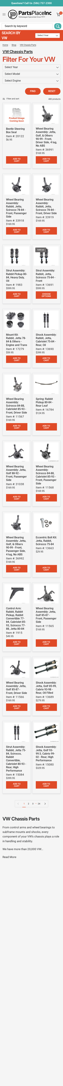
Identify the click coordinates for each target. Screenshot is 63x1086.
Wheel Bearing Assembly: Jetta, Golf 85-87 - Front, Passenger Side (46, 615)
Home (5, 45)
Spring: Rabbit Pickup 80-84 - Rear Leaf (44, 402)
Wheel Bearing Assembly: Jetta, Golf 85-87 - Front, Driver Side (16, 687)
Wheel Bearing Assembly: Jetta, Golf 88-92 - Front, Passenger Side (16, 473)
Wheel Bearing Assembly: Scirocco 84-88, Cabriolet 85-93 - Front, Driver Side (16, 405)
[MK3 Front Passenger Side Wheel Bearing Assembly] (16, 522)
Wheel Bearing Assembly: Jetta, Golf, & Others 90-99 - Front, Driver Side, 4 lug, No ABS (46, 137)
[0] (57, 14)
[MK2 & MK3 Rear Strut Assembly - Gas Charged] (46, 732)
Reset (51, 91)
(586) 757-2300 (42, 3)
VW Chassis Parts (28, 45)
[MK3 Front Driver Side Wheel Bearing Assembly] (46, 114)
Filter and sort (13, 99)
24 (39, 803)
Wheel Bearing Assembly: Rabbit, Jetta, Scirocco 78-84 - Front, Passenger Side (16, 208)
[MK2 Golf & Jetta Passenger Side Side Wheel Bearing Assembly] (46, 593)
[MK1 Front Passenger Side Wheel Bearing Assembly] (16, 185)
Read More (9, 857)
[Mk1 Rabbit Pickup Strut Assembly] (16, 256)
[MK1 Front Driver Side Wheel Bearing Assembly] (46, 185)
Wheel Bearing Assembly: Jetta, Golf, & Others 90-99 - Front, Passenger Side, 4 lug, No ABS (16, 546)
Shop (14, 45)
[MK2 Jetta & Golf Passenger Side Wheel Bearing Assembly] (16, 452)
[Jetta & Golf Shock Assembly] (46, 668)
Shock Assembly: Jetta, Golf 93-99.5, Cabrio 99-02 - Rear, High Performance (46, 753)
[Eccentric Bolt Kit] (46, 522)
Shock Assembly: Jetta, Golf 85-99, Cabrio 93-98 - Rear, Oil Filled (46, 687)
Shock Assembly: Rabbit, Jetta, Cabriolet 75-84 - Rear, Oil (46, 339)
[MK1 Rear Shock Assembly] (46, 320)
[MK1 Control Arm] (16, 593)
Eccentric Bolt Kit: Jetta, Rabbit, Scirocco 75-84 (46, 541)
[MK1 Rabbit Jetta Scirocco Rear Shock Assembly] (16, 732)
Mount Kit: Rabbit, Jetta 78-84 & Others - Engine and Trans (16, 339)
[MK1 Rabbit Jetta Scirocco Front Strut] (46, 256)
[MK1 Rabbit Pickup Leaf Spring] (46, 384)
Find (33, 91)
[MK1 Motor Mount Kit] (16, 320)
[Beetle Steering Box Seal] (16, 114)
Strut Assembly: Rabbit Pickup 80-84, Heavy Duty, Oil (16, 275)
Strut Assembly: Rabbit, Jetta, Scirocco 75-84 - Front (45, 275)
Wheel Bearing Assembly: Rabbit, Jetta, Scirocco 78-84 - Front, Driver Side (46, 206)
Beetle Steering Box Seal (15, 130)
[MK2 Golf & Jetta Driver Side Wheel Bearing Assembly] (16, 668)
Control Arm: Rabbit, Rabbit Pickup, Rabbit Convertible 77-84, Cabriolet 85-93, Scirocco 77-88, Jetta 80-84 (16, 618)
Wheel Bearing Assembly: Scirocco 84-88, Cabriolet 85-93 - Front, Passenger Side (46, 475)
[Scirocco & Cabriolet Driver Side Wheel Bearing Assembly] (16, 384)
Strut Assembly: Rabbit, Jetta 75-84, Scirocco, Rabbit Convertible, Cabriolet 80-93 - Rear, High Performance (16, 758)
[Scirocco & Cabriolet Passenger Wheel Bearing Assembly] (46, 452)
